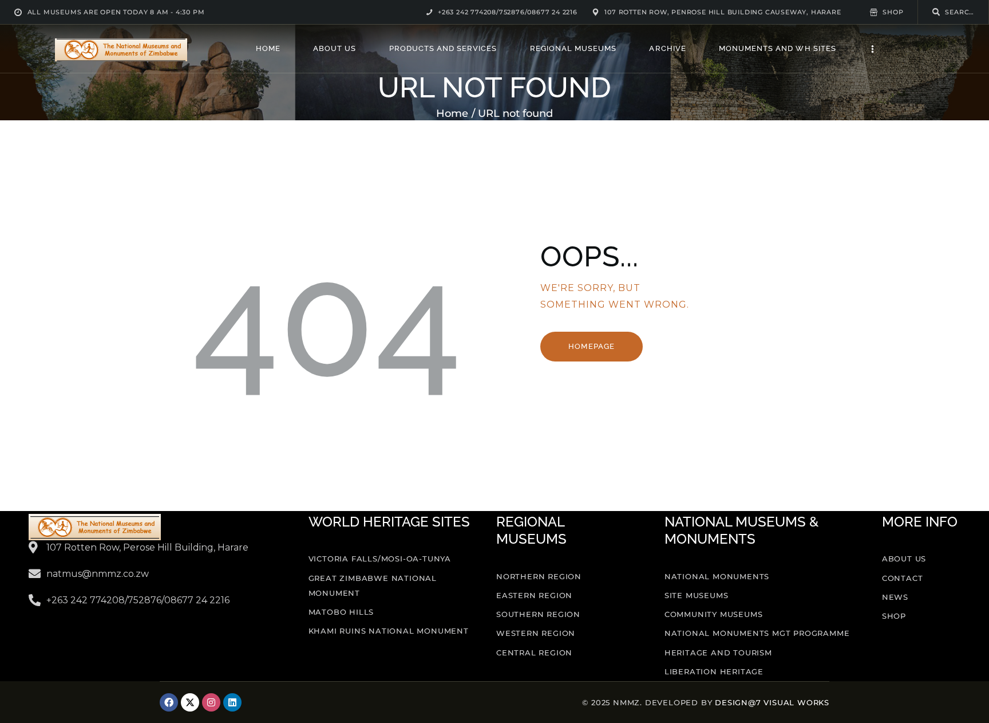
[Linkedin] (232, 702)
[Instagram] (211, 702)
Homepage (591, 346)
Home (452, 113)
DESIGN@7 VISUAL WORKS (772, 702)
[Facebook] (169, 702)
